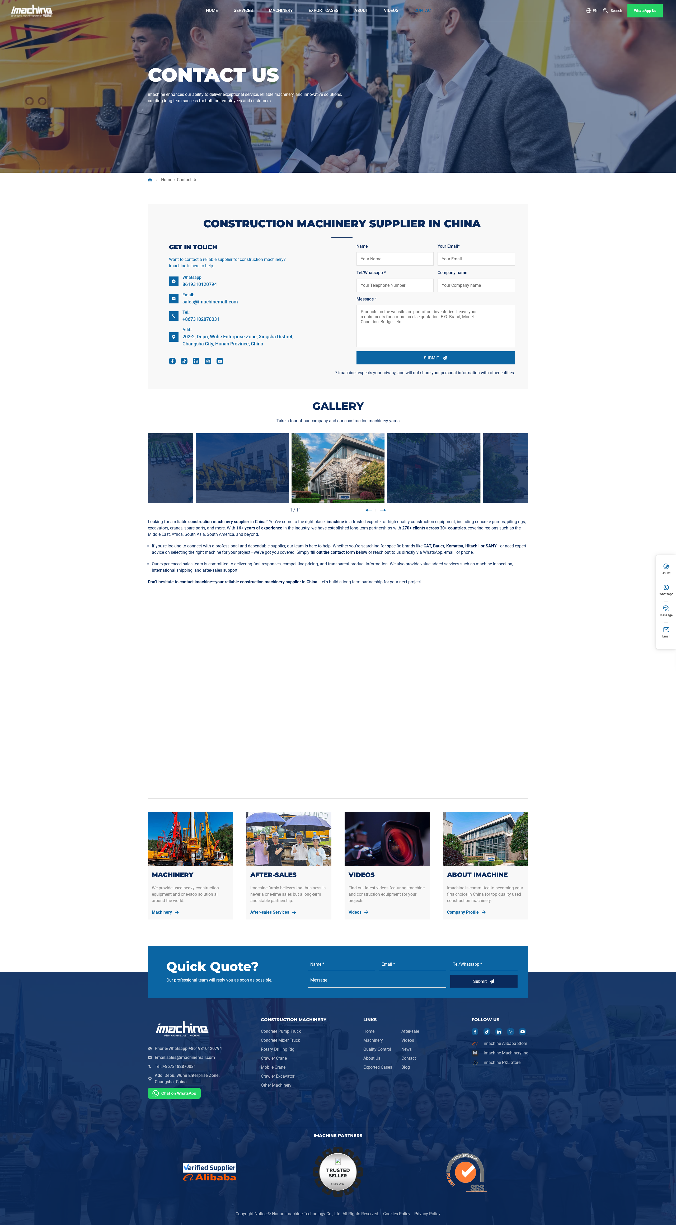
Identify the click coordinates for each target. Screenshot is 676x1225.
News (406, 1049)
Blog (405, 1067)
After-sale (410, 1031)
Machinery (373, 1040)
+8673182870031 (200, 319)
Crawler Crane (274, 1058)
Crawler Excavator (277, 1076)
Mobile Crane (273, 1067)
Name (362, 246)
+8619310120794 (205, 1048)
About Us (371, 1058)
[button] (368, 510)
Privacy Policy (427, 1213)
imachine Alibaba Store (505, 1043)
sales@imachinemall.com (210, 301)
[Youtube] (220, 361)
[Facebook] (172, 361)
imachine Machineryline (506, 1052)
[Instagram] (208, 361)
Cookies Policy (396, 1213)
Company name (452, 272)
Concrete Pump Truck (281, 1031)
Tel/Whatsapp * (371, 272)
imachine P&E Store (502, 1062)
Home (166, 179)
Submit (480, 981)
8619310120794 (199, 284)
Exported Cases (377, 1067)
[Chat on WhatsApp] (174, 1094)
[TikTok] (184, 361)
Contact (408, 1058)
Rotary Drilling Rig (277, 1049)
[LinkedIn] (196, 361)
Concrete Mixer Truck (280, 1040)
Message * (366, 299)
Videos (407, 1040)
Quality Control (377, 1049)
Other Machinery (276, 1085)
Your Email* (449, 246)
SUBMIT (431, 357)
